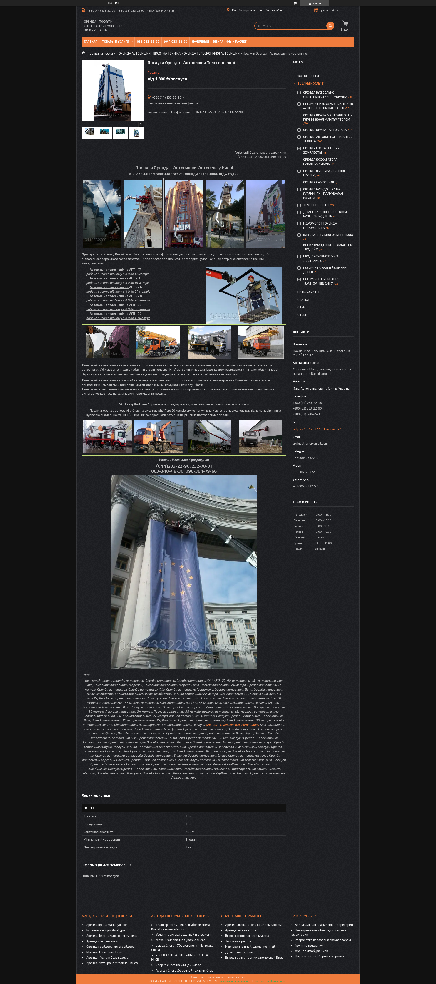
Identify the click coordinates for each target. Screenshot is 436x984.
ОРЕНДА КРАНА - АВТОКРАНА (325, 130)
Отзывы (303, 315)
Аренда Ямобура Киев (311, 951)
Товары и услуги (115, 41)
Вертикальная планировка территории (324, 925)
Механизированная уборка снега (180, 940)
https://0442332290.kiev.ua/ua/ (317, 429)
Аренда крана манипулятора (107, 925)
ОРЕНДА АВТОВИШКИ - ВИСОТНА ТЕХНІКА (150, 53)
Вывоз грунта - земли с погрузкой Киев (254, 957)
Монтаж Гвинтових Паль (104, 952)
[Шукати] (330, 26)
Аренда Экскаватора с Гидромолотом (253, 925)
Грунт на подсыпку (309, 945)
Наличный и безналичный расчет (219, 41)
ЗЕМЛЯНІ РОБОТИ (316, 205)
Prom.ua (240, 976)
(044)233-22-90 (175, 41)
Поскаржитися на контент (235, 980)
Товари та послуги (101, 53)
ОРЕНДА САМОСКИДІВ (319, 182)
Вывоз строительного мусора (247, 935)
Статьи (303, 300)
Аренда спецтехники (102, 941)
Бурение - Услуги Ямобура (105, 930)
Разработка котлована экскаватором (323, 940)
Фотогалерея (308, 76)
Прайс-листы (308, 292)
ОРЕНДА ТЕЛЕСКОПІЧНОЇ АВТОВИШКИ (212, 53)
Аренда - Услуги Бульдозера (107, 957)
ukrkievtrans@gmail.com (310, 443)
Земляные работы (238, 941)
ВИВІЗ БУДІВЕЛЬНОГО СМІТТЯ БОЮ (328, 235)
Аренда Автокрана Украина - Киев (112, 963)
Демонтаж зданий (239, 952)
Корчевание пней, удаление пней (250, 946)
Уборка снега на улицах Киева (178, 965)
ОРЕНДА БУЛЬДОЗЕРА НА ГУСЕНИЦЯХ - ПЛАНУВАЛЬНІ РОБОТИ (323, 193)
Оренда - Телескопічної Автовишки (232, 725)
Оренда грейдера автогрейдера (110, 946)
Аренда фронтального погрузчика (111, 935)
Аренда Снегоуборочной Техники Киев (184, 970)
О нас (301, 307)
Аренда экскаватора (240, 930)
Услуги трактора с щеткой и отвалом (183, 934)
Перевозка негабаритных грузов (319, 956)
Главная (90, 41)
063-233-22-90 (148, 41)
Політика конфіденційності (271, 980)
